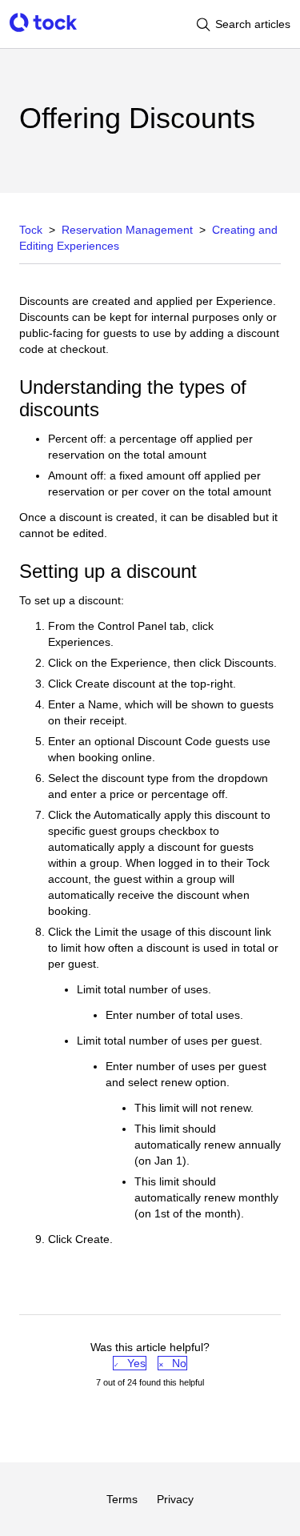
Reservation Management (127, 229)
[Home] (43, 24)
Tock (30, 229)
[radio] (129, 1363)
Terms (122, 1499)
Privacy (175, 1499)
